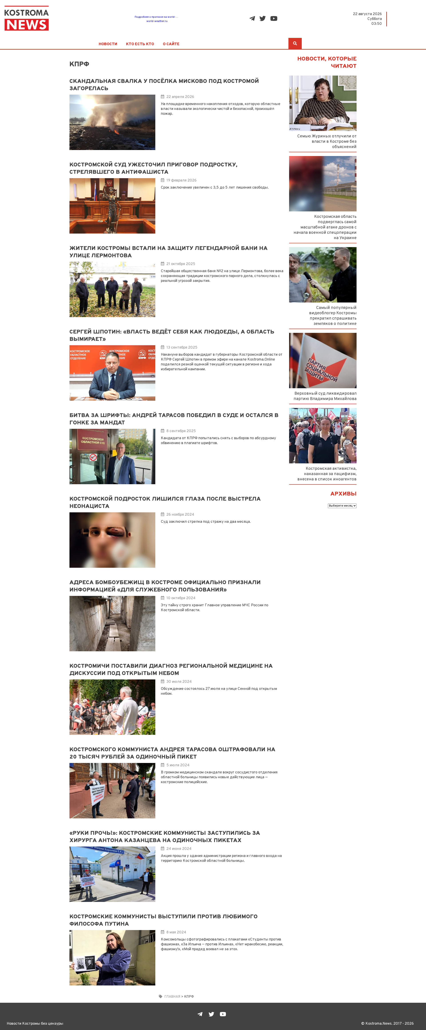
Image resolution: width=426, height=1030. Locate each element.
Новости (108, 44)
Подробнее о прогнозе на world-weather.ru (162, 17)
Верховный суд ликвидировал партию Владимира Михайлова (325, 396)
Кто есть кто (140, 44)
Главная (172, 997)
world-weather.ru (157, 21)
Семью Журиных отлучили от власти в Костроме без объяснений (327, 142)
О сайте (171, 44)
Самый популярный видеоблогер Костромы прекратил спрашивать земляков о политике (333, 315)
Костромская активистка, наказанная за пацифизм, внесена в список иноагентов (327, 474)
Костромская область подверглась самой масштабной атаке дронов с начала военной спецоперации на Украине (325, 227)
